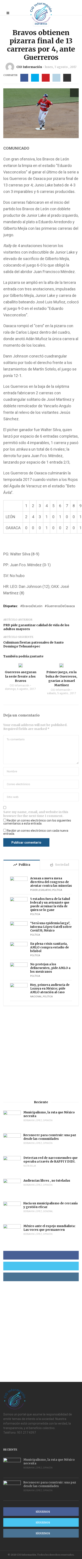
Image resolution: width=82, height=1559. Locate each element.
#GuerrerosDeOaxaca (60, 606)
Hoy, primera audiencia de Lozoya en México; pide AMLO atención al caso (50, 988)
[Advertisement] (41, 1053)
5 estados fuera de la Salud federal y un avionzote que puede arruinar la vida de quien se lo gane (50, 904)
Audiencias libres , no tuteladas (46, 1180)
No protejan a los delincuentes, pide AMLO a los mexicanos (50, 968)
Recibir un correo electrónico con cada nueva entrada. (35, 832)
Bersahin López (32, 1120)
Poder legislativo (40, 890)
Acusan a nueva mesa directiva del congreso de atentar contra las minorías (51, 882)
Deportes (41, 24)
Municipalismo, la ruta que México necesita (49, 1114)
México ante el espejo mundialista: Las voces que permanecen (49, 1228)
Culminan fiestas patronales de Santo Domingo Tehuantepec (33, 644)
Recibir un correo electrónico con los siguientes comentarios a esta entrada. (37, 822)
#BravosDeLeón (31, 606)
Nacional (36, 996)
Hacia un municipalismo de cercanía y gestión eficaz (50, 1205)
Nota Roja (29, 1166)
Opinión (47, 1120)
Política (57, 890)
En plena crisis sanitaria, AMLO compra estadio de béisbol (49, 947)
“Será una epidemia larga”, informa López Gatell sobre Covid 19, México (51, 926)
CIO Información (29, 67)
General (48, 1211)
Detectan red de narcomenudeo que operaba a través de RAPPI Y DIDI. (50, 1159)
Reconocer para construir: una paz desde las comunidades (49, 1137)
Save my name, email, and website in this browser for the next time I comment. (35, 814)
